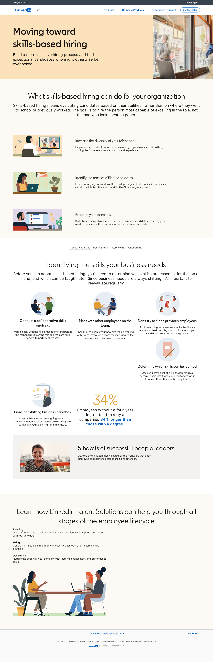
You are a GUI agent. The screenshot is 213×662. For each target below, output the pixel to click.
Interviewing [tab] (118, 247)
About (60, 641)
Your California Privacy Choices (109, 641)
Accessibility (150, 641)
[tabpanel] (106, 372)
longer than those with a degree (108, 421)
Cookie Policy (71, 641)
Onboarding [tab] (135, 247)
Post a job (192, 2)
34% (104, 419)
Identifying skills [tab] (80, 247)
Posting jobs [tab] (100, 247)
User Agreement (133, 641)
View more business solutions (107, 633)
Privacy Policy (86, 641)
